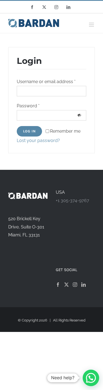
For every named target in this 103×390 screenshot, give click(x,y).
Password (28, 105)
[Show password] (79, 115)
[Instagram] (75, 284)
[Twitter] (66, 284)
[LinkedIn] (83, 284)
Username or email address (46, 81)
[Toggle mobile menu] (92, 25)
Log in (29, 131)
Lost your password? (38, 140)
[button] (91, 378)
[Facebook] (58, 284)
